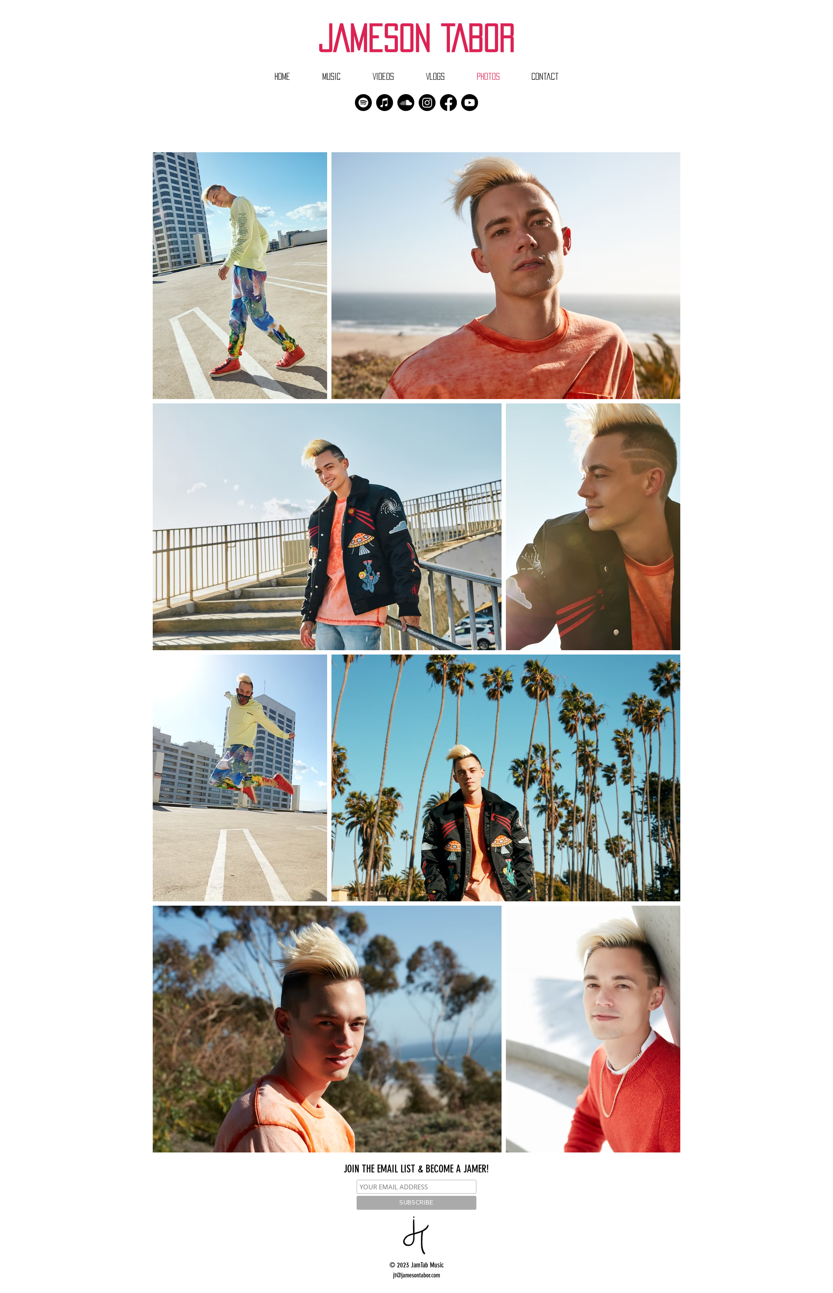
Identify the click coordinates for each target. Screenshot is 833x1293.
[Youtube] (469, 102)
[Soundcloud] (405, 102)
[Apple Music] (384, 102)
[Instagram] (427, 102)
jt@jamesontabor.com (416, 1275)
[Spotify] (363, 102)
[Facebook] (448, 102)
